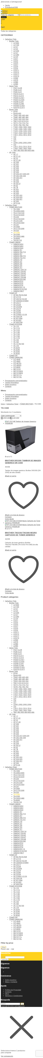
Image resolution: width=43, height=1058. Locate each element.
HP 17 (15, 154)
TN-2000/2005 (18, 211)
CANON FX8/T (18, 291)
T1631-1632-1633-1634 (22, 133)
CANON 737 (17, 268)
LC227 (15, 65)
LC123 (15, 49)
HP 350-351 (17, 178)
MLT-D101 (17, 369)
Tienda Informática (12, 383)
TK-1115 (16, 328)
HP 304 (16, 170)
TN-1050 (16, 209)
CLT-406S (16, 361)
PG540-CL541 (18, 102)
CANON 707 (17, 254)
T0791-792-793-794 (20, 125)
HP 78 (15, 188)
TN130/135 (17, 240)
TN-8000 (16, 238)
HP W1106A (17, 318)
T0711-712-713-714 (20, 123)
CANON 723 (17, 262)
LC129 (15, 57)
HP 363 (16, 180)
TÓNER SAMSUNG (16, 358)
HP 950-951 (17, 199)
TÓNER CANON (14, 242)
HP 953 (16, 201)
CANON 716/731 (19, 258)
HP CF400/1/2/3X (20, 315)
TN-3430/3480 (18, 236)
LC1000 (16, 43)
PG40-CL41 (17, 90)
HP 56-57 (16, 184)
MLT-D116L (17, 377)
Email (3, 957)
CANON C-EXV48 (19, 277)
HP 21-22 (16, 156)
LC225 (15, 63)
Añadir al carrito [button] (10, 476)
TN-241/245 (17, 221)
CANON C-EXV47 (19, 276)
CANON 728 (17, 264)
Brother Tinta (13, 41)
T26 (14, 139)
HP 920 (16, 193)
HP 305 (16, 172)
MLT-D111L (17, 375)
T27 (14, 141)
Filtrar (3, 947)
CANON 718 (17, 260)
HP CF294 (17, 313)
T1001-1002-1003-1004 (22, 127)
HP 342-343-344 (19, 176)
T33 (14, 145)
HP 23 (15, 158)
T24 (14, 137)
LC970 (15, 80)
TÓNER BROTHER (15, 207)
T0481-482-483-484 (20, 117)
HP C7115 (17, 297)
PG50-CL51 (17, 92)
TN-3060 (16, 227)
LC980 (15, 82)
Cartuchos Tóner (11, 205)
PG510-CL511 (18, 94)
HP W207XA (17, 322)
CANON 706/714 (19, 252)
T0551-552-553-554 (20, 119)
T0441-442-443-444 (20, 115)
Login (3, 19)
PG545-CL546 (18, 104)
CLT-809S (16, 367)
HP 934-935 (17, 197)
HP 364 (16, 182)
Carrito (7, 5)
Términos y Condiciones (14, 996)
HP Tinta (12, 152)
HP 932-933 (17, 195)
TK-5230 (16, 348)
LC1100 (16, 45)
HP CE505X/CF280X (20, 301)
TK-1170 (16, 338)
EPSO (15, 111)
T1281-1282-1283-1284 (22, 129)
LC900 (15, 78)
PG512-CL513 (18, 96)
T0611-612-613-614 (20, 121)
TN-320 (16, 231)
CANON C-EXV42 (19, 272)
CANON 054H (18, 248)
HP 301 (16, 164)
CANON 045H (18, 244)
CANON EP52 (18, 285)
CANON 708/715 (19, 256)
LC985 (15, 84)
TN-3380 (16, 233)
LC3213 (16, 72)
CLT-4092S (17, 365)
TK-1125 (16, 330)
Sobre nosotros (10, 385)
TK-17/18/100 (18, 344)
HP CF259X (17, 307)
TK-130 (16, 340)
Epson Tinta (13, 109)
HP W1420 (17, 320)
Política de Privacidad (13, 990)
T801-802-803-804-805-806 (23, 151)
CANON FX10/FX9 (20, 289)
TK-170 (16, 346)
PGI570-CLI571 (19, 108)
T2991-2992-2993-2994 (22, 143)
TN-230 (16, 217)
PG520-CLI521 (18, 98)
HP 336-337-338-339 (21, 174)
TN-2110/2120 (18, 213)
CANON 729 (17, 266)
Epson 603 (17, 113)
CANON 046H (18, 246)
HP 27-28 (16, 160)
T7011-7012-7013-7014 (22, 147)
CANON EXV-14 (19, 287)
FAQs (7, 994)
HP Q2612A (17, 317)
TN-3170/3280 (18, 229)
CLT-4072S (17, 363)
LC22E (15, 68)
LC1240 (16, 51)
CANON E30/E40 (19, 279)
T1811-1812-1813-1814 (22, 135)
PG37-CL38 (17, 88)
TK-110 (16, 326)
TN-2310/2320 (18, 219)
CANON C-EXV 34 (19, 270)
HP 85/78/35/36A (20, 295)
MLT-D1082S (18, 373)
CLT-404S (16, 359)
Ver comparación (7, 1056)
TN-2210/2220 (18, 215)
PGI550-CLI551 (19, 106)
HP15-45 (16, 203)
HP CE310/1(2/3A (20, 299)
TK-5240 (16, 350)
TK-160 (16, 342)
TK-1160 (16, 336)
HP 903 (16, 192)
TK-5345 (16, 352)
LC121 (15, 47)
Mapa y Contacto (11, 982)
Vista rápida (9, 519)
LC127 (15, 53)
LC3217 (16, 74)
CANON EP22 (18, 281)
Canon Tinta (13, 86)
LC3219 (16, 76)
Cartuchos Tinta (10, 39)
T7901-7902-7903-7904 (22, 149)
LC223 (15, 61)
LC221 (15, 59)
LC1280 (16, 55)
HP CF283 (17, 311)
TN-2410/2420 (18, 223)
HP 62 (15, 186)
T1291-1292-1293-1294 (22, 131)
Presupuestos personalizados (16, 381)
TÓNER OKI (13, 356)
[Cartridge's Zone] (4, 11)
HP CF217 (17, 303)
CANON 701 (17, 250)
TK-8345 (16, 354)
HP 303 (16, 168)
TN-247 (16, 225)
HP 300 (16, 162)
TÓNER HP (13, 293)
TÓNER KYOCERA (15, 324)
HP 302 (16, 166)
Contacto (8, 387)
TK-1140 (16, 332)
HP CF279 (17, 309)
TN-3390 (16, 234)
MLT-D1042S (18, 371)
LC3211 (16, 70)
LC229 (15, 67)
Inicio (3, 404)
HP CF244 (17, 305)
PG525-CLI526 (18, 100)
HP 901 (16, 190)
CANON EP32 (18, 283)
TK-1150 (16, 334)
